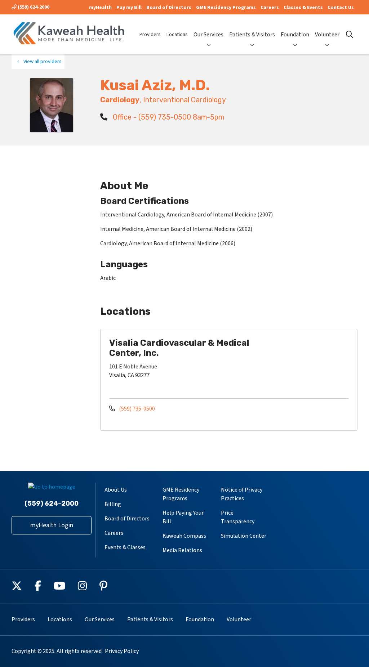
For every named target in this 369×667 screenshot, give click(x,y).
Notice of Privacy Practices (241, 494)
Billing (113, 504)
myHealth (100, 7)
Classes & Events (303, 7)
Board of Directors (168, 7)
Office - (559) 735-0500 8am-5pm (167, 117)
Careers (270, 7)
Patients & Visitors (252, 35)
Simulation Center (243, 536)
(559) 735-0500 (136, 409)
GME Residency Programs (226, 7)
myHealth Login (51, 525)
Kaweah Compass (184, 536)
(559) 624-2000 (33, 7)
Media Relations (182, 550)
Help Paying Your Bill (183, 517)
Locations (177, 34)
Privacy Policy (122, 651)
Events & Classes (125, 547)
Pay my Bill (129, 7)
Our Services (208, 35)
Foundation (295, 35)
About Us (116, 490)
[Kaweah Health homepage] (69, 34)
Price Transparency (237, 517)
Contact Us (341, 7)
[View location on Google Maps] (308, 363)
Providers (150, 34)
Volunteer (327, 35)
